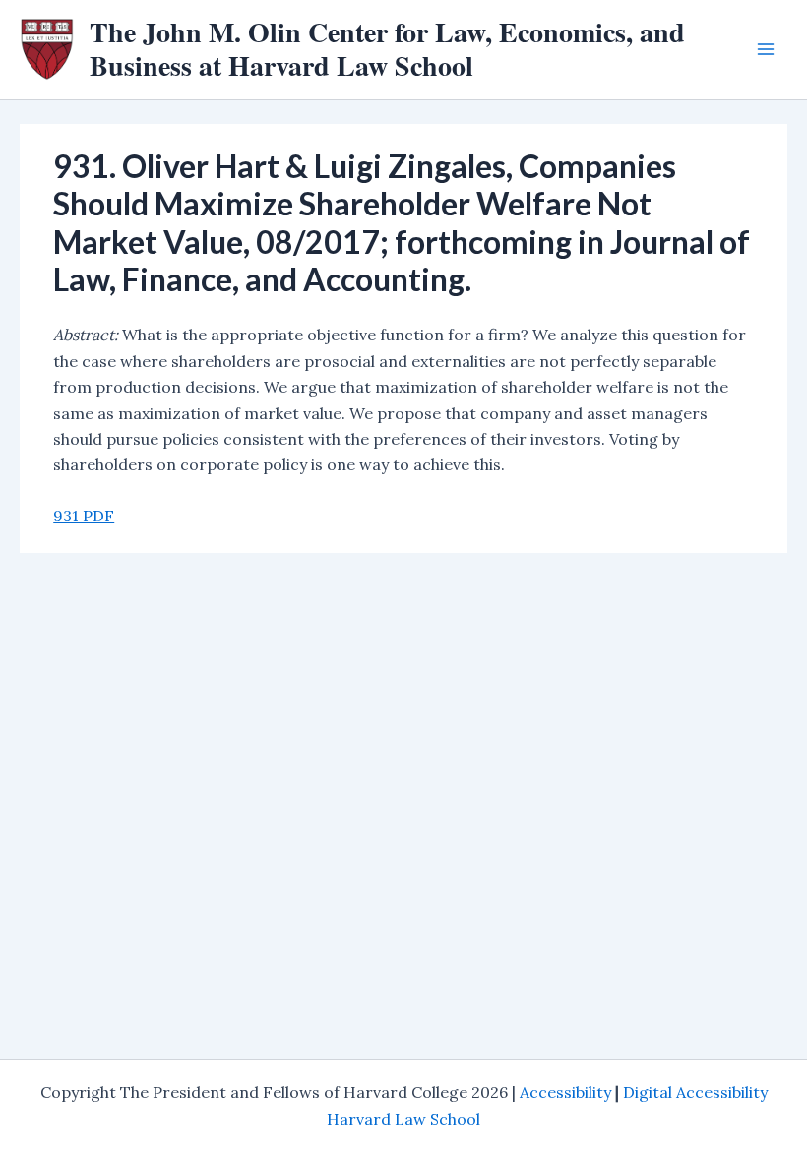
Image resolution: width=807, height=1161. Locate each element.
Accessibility (565, 1092)
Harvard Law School (403, 1119)
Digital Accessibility (695, 1092)
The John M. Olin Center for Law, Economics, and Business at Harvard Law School (387, 49)
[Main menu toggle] (765, 49)
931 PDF (83, 515)
